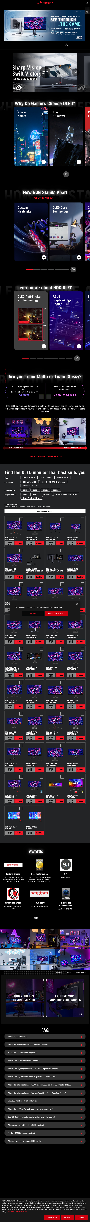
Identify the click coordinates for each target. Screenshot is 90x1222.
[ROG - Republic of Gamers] (45, 2)
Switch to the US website (56, 613)
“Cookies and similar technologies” (17, 1212)
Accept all (81, 1217)
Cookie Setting (52, 1217)
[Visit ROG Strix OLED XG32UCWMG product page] (44, 25)
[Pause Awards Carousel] (36, 917)
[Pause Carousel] (66, 44)
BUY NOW (19, 544)
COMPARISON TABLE (44, 511)
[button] (3, 2)
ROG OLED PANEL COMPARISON (44, 456)
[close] (77, 604)
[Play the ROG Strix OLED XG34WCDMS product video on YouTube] (45, 72)
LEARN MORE (10, 543)
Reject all (67, 1217)
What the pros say (44, 198)
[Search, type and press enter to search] (87, 3)
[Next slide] (76, 72)
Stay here (32, 613)
